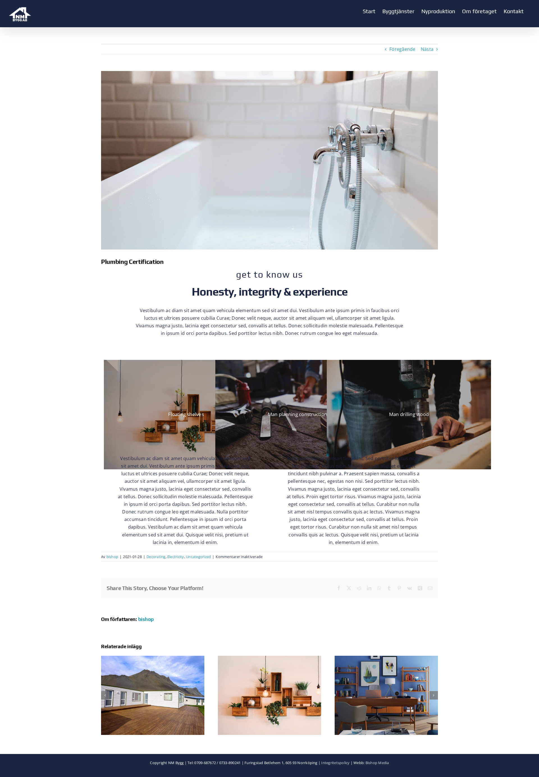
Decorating (156, 556)
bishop (112, 556)
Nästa (427, 49)
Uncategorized (198, 556)
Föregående (402, 49)
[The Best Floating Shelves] (269, 659)
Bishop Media (377, 762)
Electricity (175, 556)
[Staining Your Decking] (152, 659)
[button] (105, 695)
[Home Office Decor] (386, 659)
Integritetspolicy (335, 762)
